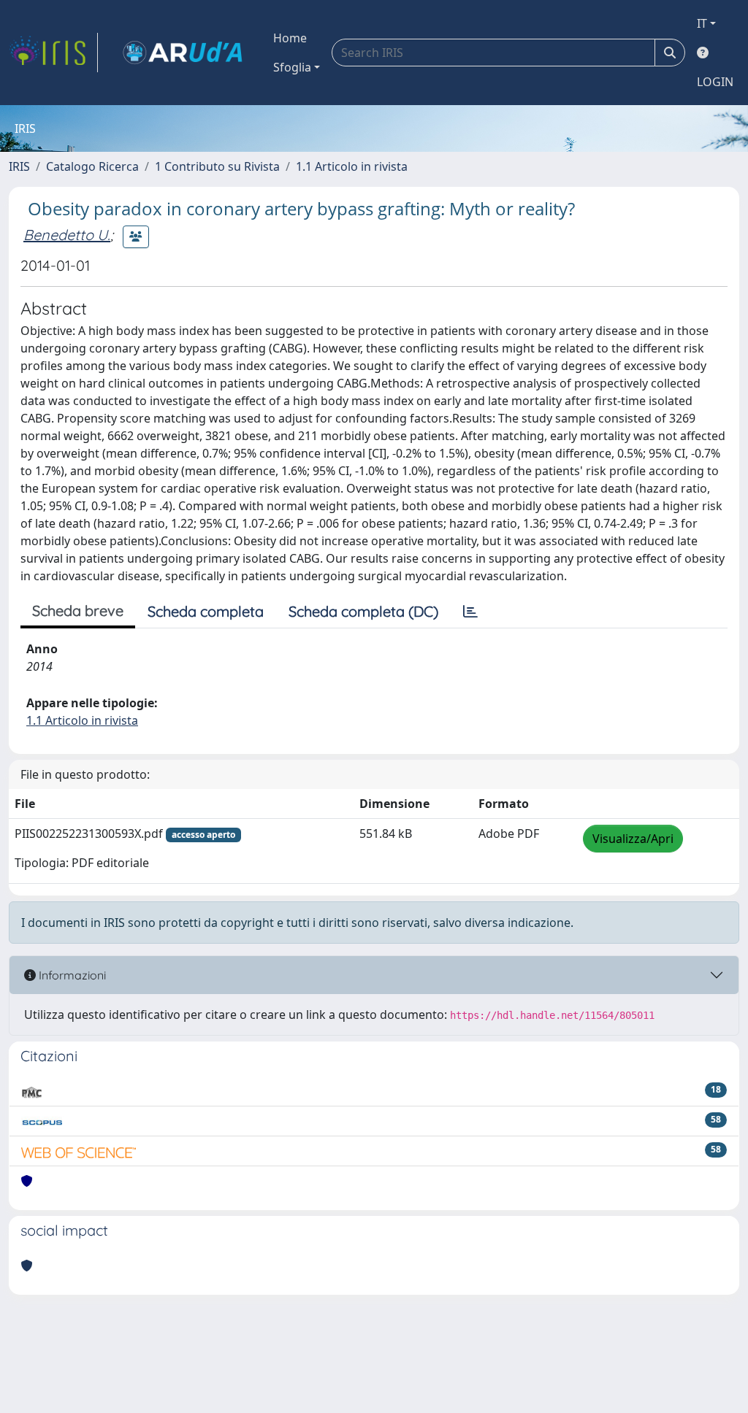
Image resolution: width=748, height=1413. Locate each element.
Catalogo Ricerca (92, 166)
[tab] (470, 611)
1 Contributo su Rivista (217, 166)
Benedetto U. (66, 235)
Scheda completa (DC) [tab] (363, 611)
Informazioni (71, 975)
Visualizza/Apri (632, 839)
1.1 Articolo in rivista (352, 166)
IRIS (19, 166)
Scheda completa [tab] (206, 611)
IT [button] (702, 23)
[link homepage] (53, 52)
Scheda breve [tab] (77, 610)
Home (290, 38)
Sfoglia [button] (292, 67)
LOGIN (715, 82)
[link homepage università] (183, 52)
